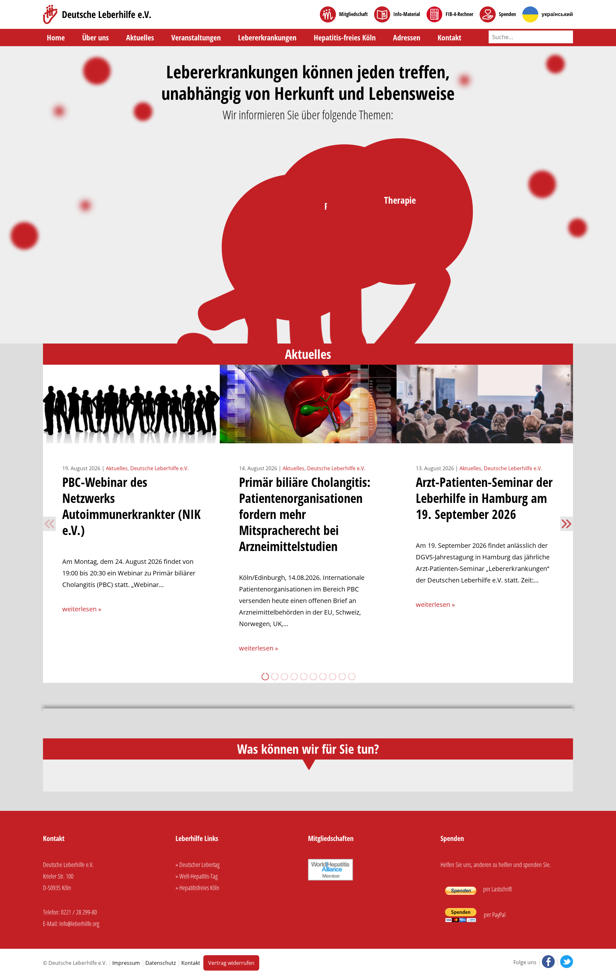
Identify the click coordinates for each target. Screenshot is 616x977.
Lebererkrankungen (267, 37)
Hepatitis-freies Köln (345, 37)
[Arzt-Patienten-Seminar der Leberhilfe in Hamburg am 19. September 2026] (485, 437)
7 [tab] (322, 676)
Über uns (95, 37)
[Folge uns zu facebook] (547, 962)
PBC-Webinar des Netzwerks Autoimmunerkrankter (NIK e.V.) (131, 506)
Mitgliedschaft (353, 14)
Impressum (126, 962)
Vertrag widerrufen (231, 962)
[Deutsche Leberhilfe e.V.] (97, 14)
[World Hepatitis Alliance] (330, 879)
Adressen (406, 37)
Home (56, 37)
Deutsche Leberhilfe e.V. (159, 468)
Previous (49, 524)
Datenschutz (160, 962)
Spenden (507, 14)
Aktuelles (140, 37)
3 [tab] (284, 676)
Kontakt (449, 37)
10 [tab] (351, 676)
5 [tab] (303, 676)
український (557, 14)
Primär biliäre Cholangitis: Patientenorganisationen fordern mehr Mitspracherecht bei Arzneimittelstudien (305, 514)
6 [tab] (313, 676)
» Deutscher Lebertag (197, 864)
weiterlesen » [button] (81, 609)
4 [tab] (293, 676)
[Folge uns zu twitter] (565, 962)
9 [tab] (341, 676)
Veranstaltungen (196, 37)
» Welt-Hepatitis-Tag (196, 876)
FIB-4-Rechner (459, 14)
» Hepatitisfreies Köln (197, 887)
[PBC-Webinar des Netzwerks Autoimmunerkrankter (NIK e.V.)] (131, 437)
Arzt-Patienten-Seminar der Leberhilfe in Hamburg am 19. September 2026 (484, 498)
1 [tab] (264, 676)
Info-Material (406, 14)
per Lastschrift (497, 889)
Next (566, 524)
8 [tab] (332, 676)
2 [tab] (274, 676)
